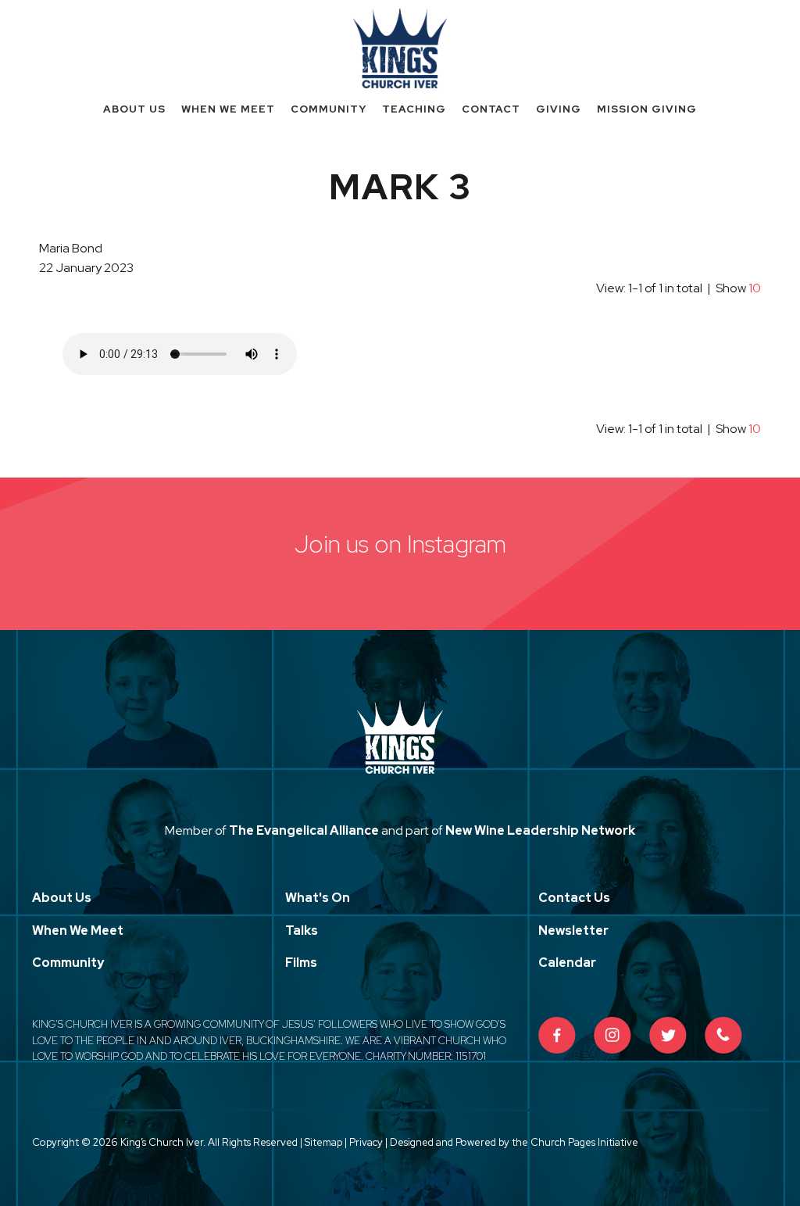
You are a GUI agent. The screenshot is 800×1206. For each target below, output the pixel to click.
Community (328, 109)
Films (301, 962)
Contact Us (574, 897)
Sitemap (323, 1142)
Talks (301, 930)
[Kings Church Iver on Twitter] (668, 1035)
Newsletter (573, 930)
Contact (491, 109)
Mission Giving (647, 109)
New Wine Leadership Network (540, 830)
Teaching (414, 109)
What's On (317, 897)
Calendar (567, 962)
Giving (558, 109)
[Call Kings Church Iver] (723, 1035)
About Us (134, 109)
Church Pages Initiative (584, 1142)
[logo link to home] (400, 46)
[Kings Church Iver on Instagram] (612, 1035)
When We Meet (228, 109)
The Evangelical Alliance (304, 830)
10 (754, 288)
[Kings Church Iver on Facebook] (557, 1035)
